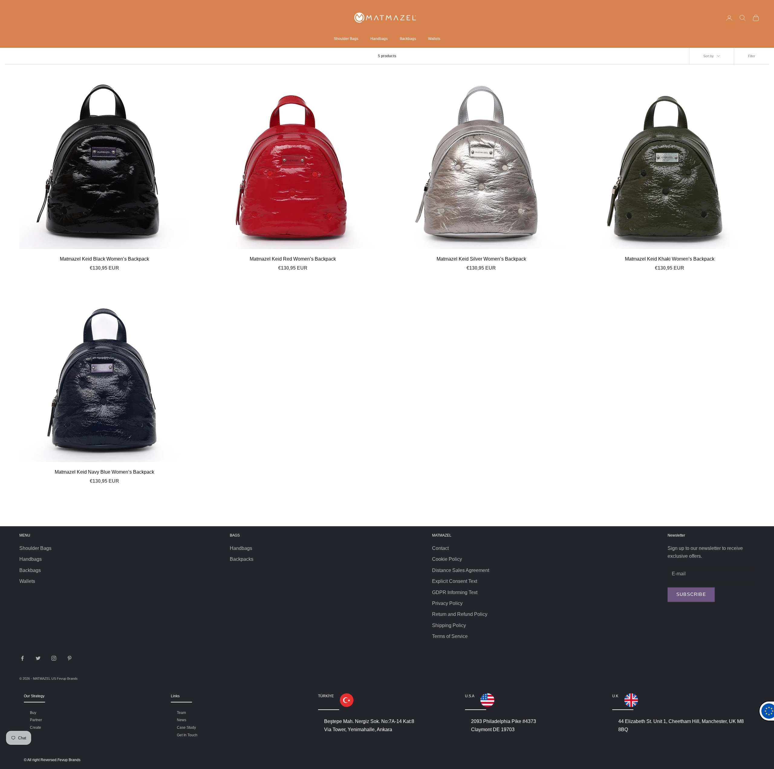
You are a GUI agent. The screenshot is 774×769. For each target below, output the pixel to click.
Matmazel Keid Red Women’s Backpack (293, 258)
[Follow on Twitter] (38, 658)
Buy (33, 713)
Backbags (408, 39)
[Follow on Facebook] (22, 658)
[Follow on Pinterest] (70, 658)
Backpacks (241, 559)
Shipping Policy (449, 625)
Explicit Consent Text (454, 581)
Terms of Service (450, 636)
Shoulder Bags (346, 39)
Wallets (434, 39)
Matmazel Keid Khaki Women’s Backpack (669, 258)
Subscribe (691, 594)
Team (181, 713)
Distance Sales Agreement (460, 570)
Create (35, 727)
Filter (751, 56)
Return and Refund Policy (459, 614)
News (181, 720)
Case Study (186, 727)
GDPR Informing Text (454, 592)
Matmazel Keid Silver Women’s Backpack (481, 258)
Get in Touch (187, 735)
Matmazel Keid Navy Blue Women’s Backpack (104, 472)
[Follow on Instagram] (54, 658)
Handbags (379, 39)
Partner (36, 720)
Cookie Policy (447, 559)
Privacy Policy (447, 603)
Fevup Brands (67, 678)
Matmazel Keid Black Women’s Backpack (104, 258)
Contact (440, 548)
